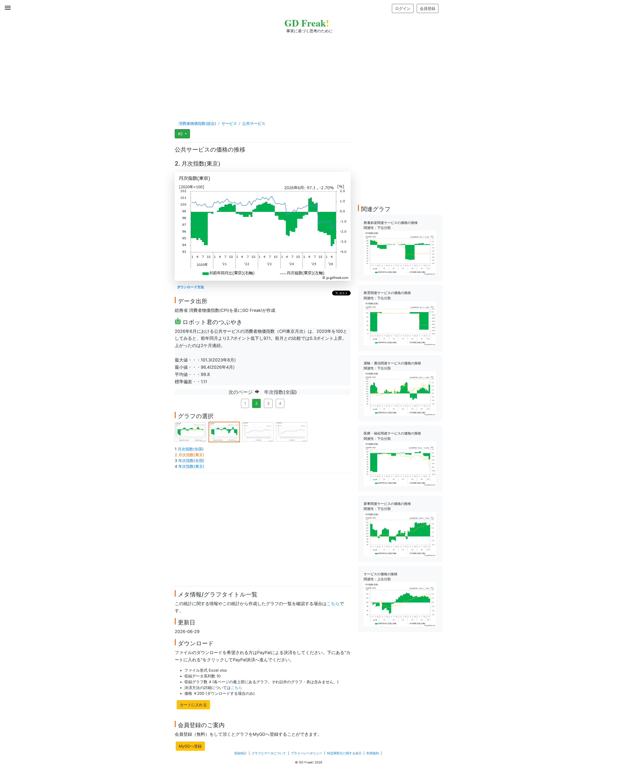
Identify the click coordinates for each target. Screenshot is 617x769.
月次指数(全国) (191, 449)
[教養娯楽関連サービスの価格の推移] (400, 252)
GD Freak (306, 23)
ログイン (402, 8)
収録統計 (240, 753)
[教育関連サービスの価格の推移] (400, 323)
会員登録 (427, 8)
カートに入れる (193, 704)
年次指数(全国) (191, 460)
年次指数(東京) (191, 466)
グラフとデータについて (269, 753)
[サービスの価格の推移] (400, 604)
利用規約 (372, 753)
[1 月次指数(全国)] (190, 431)
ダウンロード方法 (190, 287)
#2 (181, 133)
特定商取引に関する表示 (344, 753)
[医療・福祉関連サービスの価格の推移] (400, 463)
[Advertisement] (308, 72)
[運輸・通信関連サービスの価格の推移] (400, 393)
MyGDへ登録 (190, 746)
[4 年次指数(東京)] (291, 431)
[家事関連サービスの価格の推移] (400, 533)
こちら (333, 603)
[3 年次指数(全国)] (258, 431)
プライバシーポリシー (306, 753)
